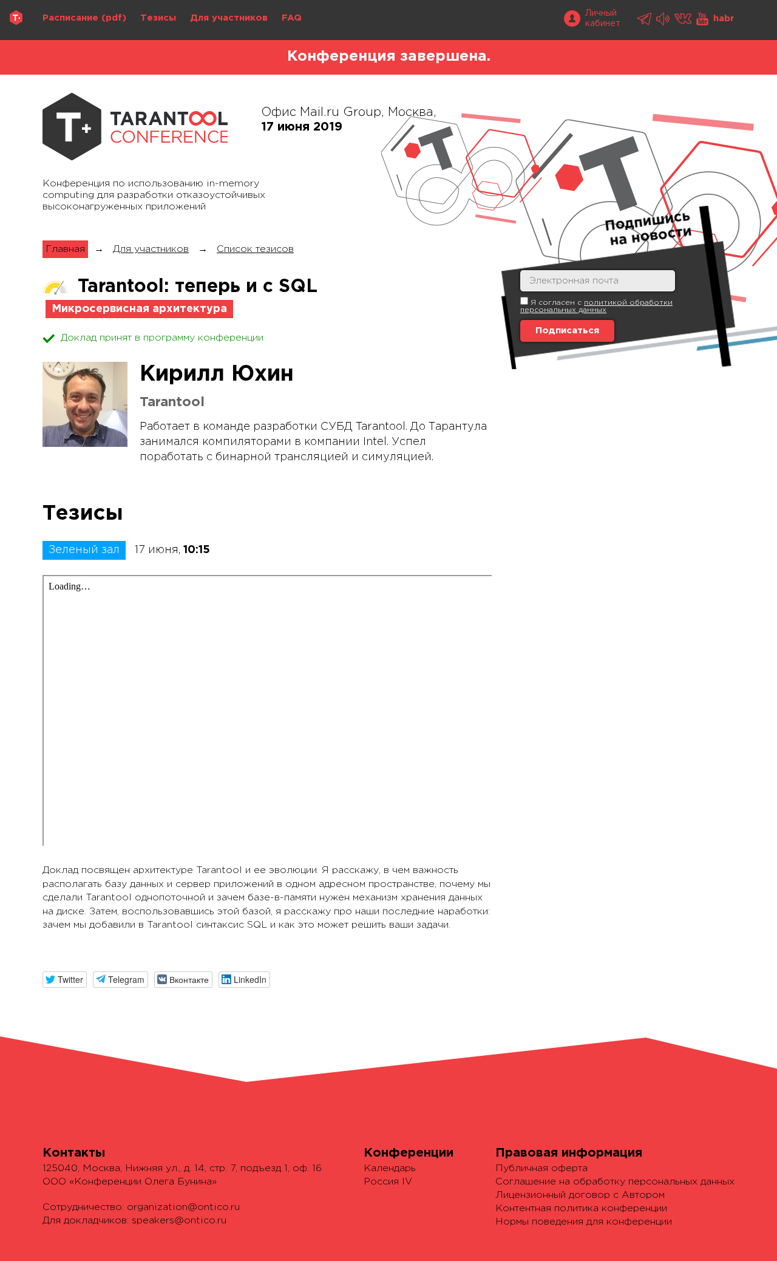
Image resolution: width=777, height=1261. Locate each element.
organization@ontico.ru (183, 1207)
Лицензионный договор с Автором (580, 1195)
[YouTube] (703, 18)
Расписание (70, 18)
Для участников (229, 18)
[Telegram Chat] (645, 19)
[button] (64, 979)
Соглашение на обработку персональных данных (615, 1181)
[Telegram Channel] (663, 18)
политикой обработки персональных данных (596, 306)
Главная (65, 249)
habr (724, 18)
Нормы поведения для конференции (583, 1221)
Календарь (390, 1168)
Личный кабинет (602, 18)
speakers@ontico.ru (179, 1220)
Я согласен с (596, 306)
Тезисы (158, 18)
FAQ (292, 18)
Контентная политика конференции (581, 1208)
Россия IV (388, 1181)
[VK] (683, 18)
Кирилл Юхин (217, 374)
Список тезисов (255, 249)
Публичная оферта (541, 1168)
